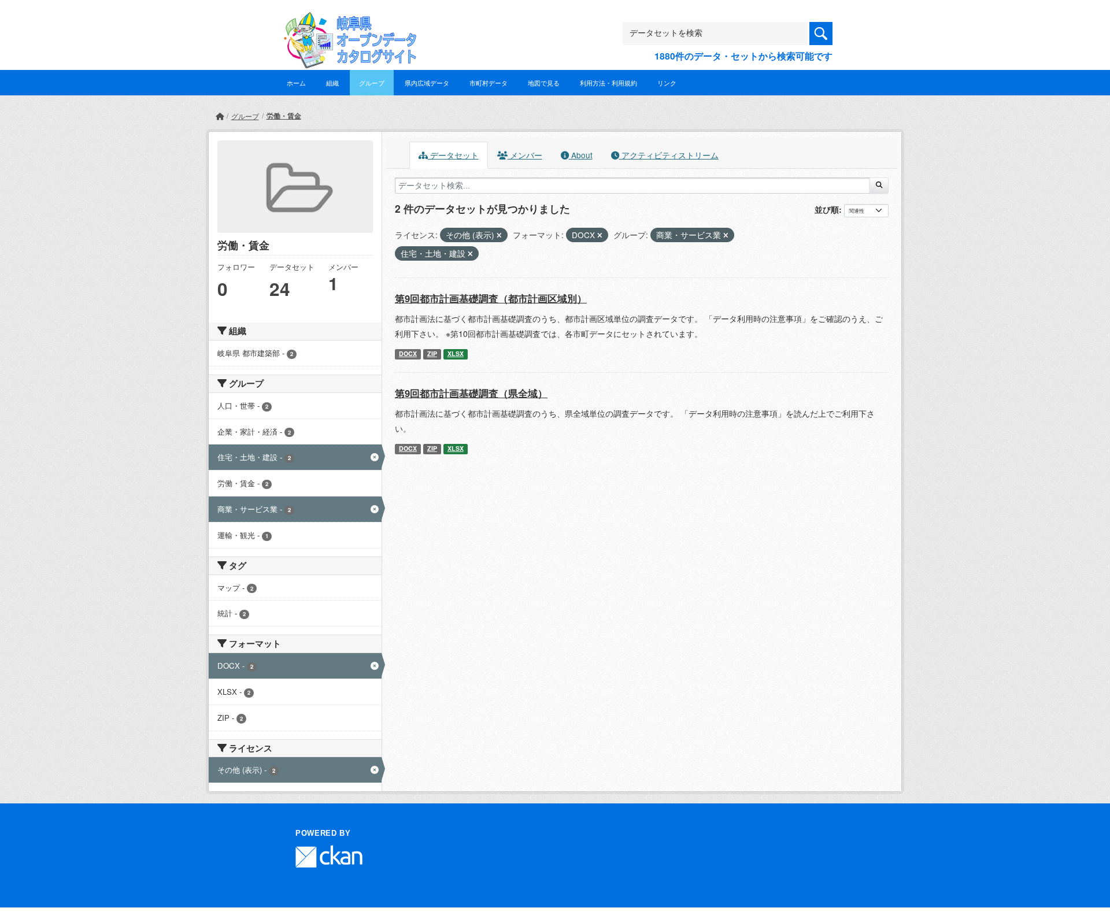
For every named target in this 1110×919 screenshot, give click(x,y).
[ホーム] (220, 116)
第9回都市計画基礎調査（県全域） (471, 393)
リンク (666, 82)
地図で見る (544, 82)
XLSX (455, 353)
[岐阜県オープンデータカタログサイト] (347, 21)
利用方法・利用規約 (608, 82)
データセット (453, 155)
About (581, 155)
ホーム (296, 82)
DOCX (408, 353)
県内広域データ (427, 82)
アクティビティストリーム (669, 155)
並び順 (827, 209)
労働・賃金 (284, 115)
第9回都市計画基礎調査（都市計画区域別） (491, 298)
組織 (332, 82)
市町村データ (488, 82)
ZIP (432, 353)
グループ (371, 82)
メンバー (525, 155)
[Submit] (879, 185)
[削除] (499, 235)
